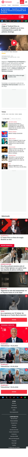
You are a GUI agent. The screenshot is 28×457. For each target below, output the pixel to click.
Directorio (14, 425)
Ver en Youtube (21, 397)
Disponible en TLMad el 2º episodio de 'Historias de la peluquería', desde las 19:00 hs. (13, 10)
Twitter (6, 21)
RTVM (14, 401)
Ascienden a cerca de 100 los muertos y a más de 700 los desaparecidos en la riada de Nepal (5, 158)
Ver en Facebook (3, 398)
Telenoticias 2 (4, 235)
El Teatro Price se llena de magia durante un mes (5, 77)
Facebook (2, 21)
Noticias (4, 5)
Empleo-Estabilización (14, 431)
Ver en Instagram (10, 397)
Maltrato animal (13, 122)
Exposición (4, 288)
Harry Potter (12, 138)
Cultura (4, 24)
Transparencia (14, 423)
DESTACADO (6, 9)
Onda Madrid (15, 5)
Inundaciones (12, 155)
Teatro (16, 114)
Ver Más (14, 319)
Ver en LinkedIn (17, 397)
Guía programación (14, 412)
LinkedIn (18, 21)
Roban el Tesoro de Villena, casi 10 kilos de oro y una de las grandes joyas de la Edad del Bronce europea (5, 149)
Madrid (20, 114)
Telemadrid (14, 405)
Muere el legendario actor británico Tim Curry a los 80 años (5, 166)
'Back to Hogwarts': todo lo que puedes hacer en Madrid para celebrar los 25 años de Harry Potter (5, 141)
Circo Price (11, 114)
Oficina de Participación (14, 438)
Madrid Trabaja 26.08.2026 (5, 134)
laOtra (14, 409)
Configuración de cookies (14, 447)
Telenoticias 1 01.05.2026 (14, 355)
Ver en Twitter (6, 398)
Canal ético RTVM (14, 436)
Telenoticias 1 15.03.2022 (14, 335)
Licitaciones (14, 434)
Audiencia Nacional (6, 264)
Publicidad (14, 427)
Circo (7, 114)
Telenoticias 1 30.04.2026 (14, 376)
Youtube (22, 21)
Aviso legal (14, 443)
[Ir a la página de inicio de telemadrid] (7, 2)
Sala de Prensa (14, 418)
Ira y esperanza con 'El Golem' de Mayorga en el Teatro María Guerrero (14, 302)
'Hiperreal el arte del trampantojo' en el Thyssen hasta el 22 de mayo (14, 279)
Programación (24, 5)
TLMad (9, 5)
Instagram (10, 21)
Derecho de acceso (14, 429)
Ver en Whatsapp (25, 397)
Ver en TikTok (14, 398)
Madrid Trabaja (12, 131)
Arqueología (12, 147)
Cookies (14, 445)
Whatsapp (26, 21)
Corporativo (14, 416)
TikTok (14, 21)
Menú (26, 2)
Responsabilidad (14, 420)
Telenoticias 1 (4, 343)
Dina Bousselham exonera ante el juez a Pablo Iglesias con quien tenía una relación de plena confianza (14, 255)
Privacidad (14, 440)
